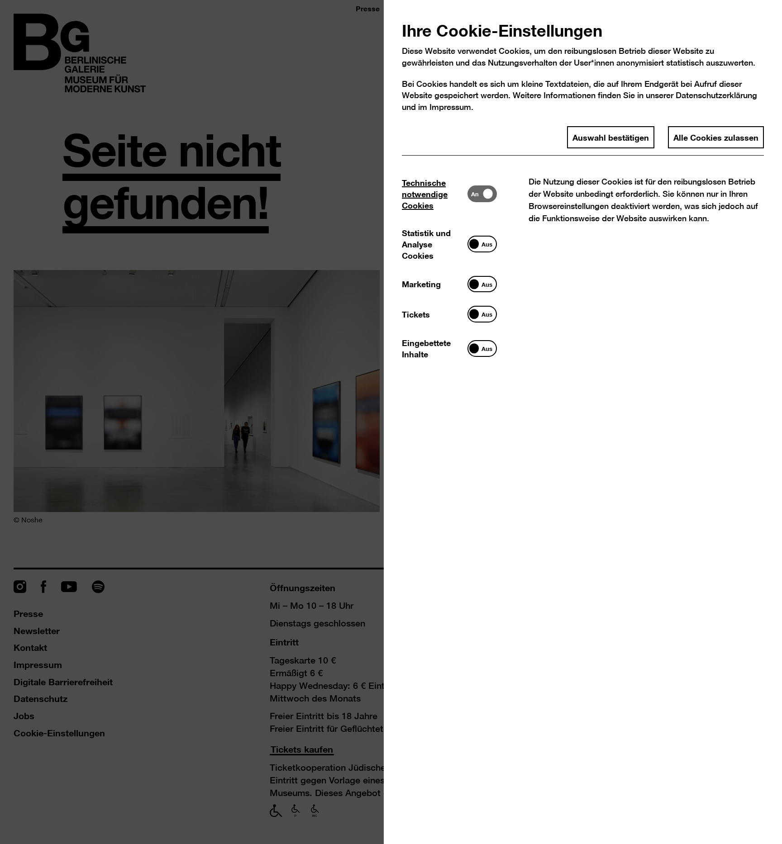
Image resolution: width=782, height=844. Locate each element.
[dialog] (391, 422)
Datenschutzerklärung (716, 95)
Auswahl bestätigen (610, 137)
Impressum (450, 107)
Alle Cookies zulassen (715, 137)
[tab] (434, 193)
